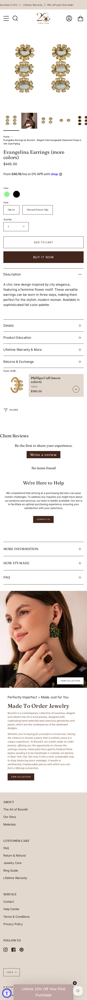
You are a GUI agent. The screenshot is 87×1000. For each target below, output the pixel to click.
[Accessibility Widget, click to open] (7, 993)
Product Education (17, 338)
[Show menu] (6, 18)
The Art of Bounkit (15, 809)
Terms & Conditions (16, 916)
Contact (8, 901)
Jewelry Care (12, 863)
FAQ (6, 577)
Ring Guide (10, 870)
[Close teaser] (75, 983)
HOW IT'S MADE (16, 563)
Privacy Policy (13, 924)
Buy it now (43, 257)
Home (6, 136)
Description (12, 274)
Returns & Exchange (18, 362)
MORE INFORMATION (20, 549)
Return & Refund (14, 855)
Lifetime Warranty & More (22, 350)
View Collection (70, 681)
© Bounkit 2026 (12, 987)
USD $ (10, 972)
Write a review (43, 455)
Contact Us (43, 519)
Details (8, 325)
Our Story (9, 816)
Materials (9, 824)
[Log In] (69, 18)
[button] (43, 992)
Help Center (11, 909)
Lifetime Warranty (15, 878)
